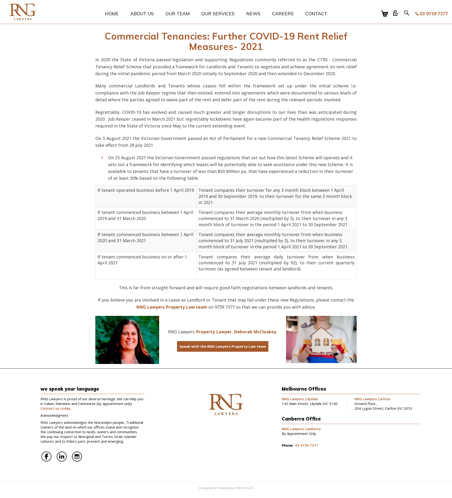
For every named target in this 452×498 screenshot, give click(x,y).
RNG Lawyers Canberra (301, 428)
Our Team (177, 13)
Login (395, 13)
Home (112, 13)
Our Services (218, 13)
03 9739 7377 (434, 13)
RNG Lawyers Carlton (373, 398)
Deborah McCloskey (255, 332)
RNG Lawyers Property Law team (171, 307)
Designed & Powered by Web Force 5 (226, 488)
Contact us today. (56, 408)
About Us (142, 13)
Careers (283, 13)
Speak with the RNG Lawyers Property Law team (222, 346)
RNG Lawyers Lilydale (300, 398)
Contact (316, 13)
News (253, 13)
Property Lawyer (214, 332)
